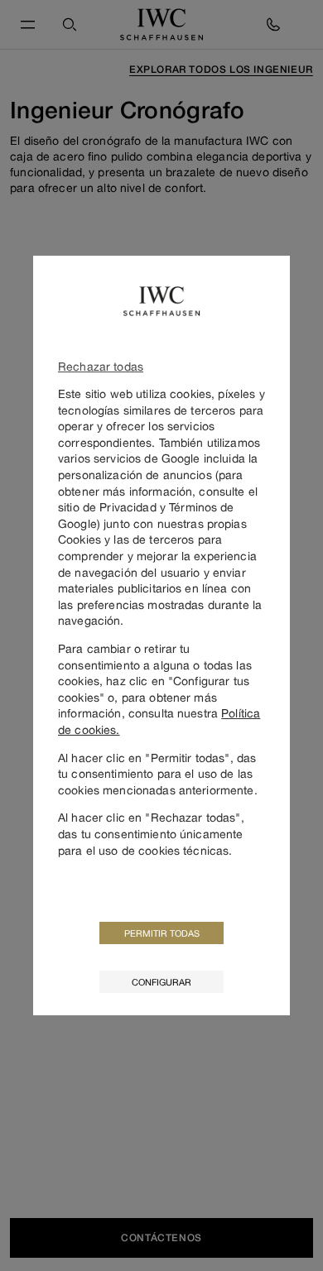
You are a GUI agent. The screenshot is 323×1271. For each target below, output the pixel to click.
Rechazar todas (100, 366)
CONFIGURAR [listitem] (161, 981)
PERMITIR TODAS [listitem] (162, 933)
